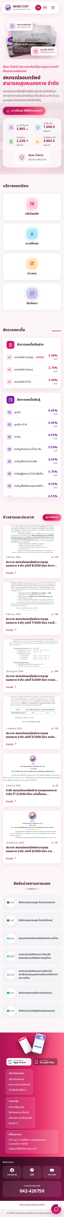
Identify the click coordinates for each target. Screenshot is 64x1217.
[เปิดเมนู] (53, 7)
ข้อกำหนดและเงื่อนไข (19, 1112)
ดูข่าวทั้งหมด (52, 517)
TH (38, 7)
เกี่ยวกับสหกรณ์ (16, 1079)
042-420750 (32, 1191)
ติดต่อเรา (13, 1123)
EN (44, 7)
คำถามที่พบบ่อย (16, 1107)
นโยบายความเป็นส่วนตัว (20, 1118)
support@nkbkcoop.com (23, 1148)
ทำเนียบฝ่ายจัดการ (18, 1090)
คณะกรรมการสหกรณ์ (19, 1084)
